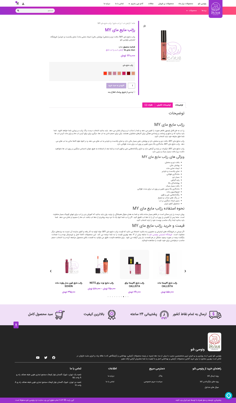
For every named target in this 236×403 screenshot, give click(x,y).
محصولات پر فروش (166, 3)
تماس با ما (119, 3)
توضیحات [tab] (179, 105)
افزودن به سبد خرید (116, 85)
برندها (204, 10)
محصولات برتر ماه (186, 3)
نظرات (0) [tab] (149, 105)
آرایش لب (126, 23)
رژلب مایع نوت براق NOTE (102, 283)
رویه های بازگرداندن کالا (209, 381)
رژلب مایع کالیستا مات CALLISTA (167, 284)
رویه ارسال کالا (213, 376)
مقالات (150, 3)
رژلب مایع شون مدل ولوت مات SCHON (68, 284)
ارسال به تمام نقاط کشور (189, 314)
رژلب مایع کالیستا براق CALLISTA (134, 284)
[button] (144, 26)
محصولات (193, 10)
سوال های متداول (212, 387)
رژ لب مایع (117, 23)
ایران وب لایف (181, 400)
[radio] (133, 73)
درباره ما (107, 3)
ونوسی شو (202, 3)
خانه (133, 23)
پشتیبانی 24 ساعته (143, 314)
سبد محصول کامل (40, 314)
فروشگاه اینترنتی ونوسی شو (161, 234)
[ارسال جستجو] (18, 10)
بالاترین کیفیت (94, 314)
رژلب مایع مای (128, 65)
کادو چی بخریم (137, 3)
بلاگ (160, 376)
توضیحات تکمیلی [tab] (164, 105)
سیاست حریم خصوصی (153, 381)
